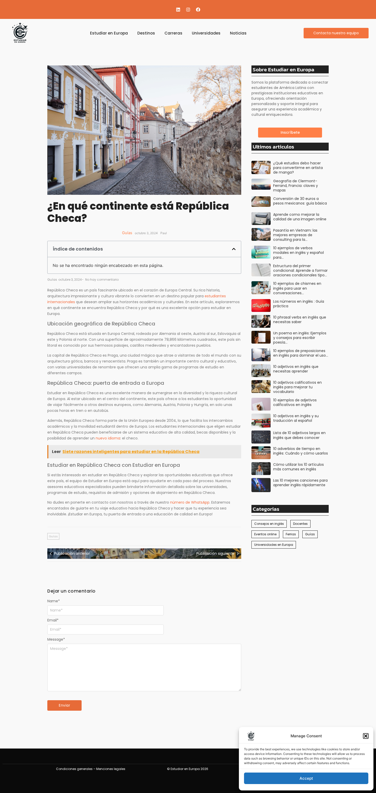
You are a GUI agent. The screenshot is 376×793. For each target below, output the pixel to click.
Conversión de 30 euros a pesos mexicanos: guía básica (300, 201)
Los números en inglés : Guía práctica (298, 303)
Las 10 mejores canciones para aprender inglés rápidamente (300, 482)
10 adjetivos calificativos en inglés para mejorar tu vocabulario (297, 387)
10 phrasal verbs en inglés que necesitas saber (299, 319)
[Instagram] (188, 9)
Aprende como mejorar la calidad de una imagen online (299, 216)
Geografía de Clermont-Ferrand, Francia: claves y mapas (295, 186)
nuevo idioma (108, 438)
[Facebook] (198, 9)
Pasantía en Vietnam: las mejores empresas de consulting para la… (295, 235)
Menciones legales (110, 769)
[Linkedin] (178, 9)
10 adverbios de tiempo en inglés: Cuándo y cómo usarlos (300, 451)
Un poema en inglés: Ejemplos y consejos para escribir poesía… (299, 338)
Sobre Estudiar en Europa (283, 69)
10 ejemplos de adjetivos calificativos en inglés (295, 402)
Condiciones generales (74, 769)
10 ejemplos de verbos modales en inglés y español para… (298, 253)
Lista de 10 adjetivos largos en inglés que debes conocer (299, 435)
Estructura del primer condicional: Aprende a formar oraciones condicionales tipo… (300, 271)
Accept (306, 778)
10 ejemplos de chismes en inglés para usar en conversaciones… (297, 288)
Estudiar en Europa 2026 (189, 769)
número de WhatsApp (189, 502)
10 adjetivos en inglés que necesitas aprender (295, 368)
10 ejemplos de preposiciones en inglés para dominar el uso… (300, 353)
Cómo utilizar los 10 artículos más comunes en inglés (298, 466)
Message (56, 639)
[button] (365, 736)
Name (53, 601)
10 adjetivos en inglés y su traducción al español (296, 418)
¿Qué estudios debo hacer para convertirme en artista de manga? (298, 168)
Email (53, 620)
